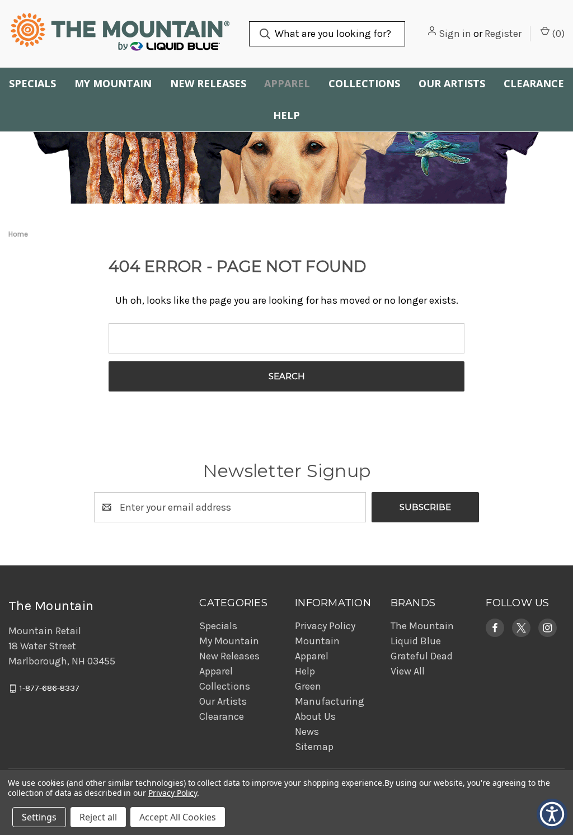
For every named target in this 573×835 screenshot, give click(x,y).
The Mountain (422, 626)
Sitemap (314, 746)
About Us (315, 716)
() (557, 33)
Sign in (455, 33)
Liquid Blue (416, 641)
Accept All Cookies (177, 817)
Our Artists (452, 83)
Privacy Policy (325, 626)
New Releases (208, 83)
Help (286, 115)
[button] (495, 628)
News (307, 731)
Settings (39, 817)
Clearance (534, 83)
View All (408, 671)
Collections (364, 83)
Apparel (287, 83)
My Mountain (113, 83)
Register (503, 33)
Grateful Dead (422, 656)
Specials (32, 83)
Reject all (98, 817)
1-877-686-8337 (49, 688)
